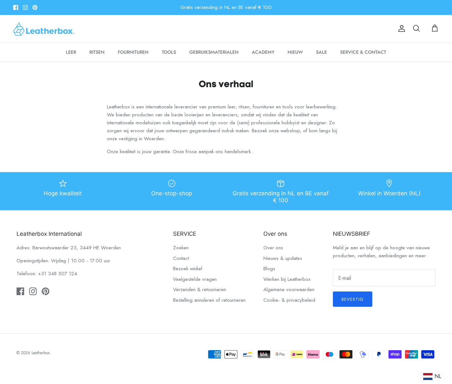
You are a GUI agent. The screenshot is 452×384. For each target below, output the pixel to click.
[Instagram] (25, 7)
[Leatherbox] (43, 29)
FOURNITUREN (133, 52)
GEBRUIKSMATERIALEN (214, 52)
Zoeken (181, 247)
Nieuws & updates (282, 258)
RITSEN (97, 52)
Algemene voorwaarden (288, 289)
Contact (181, 258)
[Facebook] (15, 7)
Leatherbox (40, 353)
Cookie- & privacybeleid (289, 300)
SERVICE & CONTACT (363, 52)
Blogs (269, 268)
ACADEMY (263, 52)
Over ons (273, 247)
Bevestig (352, 299)
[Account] (400, 28)
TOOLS (169, 52)
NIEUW (295, 52)
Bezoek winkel (187, 268)
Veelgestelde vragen (195, 279)
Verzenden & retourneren (199, 289)
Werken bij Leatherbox (286, 279)
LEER (71, 52)
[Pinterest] (34, 7)
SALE (321, 52)
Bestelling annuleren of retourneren (209, 300)
